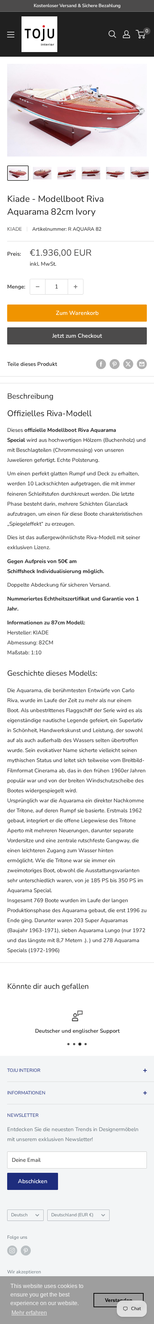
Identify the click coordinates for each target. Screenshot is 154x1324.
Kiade (14, 229)
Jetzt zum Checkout (77, 336)
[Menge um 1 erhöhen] (75, 286)
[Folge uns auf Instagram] (12, 1251)
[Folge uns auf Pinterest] (26, 1251)
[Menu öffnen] (10, 34)
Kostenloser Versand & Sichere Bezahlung (77, 5)
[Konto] (126, 34)
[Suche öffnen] (112, 34)
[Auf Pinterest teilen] (115, 364)
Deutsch (19, 1215)
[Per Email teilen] (142, 364)
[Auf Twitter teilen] (128, 364)
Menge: (16, 286)
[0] (140, 34)
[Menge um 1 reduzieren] (37, 286)
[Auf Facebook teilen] (101, 364)
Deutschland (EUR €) (72, 1215)
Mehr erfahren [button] (29, 1313)
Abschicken (32, 1181)
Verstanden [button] (119, 1300)
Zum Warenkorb (77, 313)
